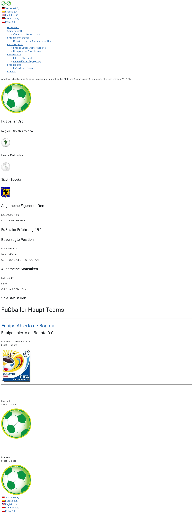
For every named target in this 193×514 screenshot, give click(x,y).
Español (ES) (12, 11)
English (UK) (11, 15)
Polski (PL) (10, 21)
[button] (14, 31)
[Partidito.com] (6, 4)
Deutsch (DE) (12, 8)
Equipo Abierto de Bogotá (27, 326)
